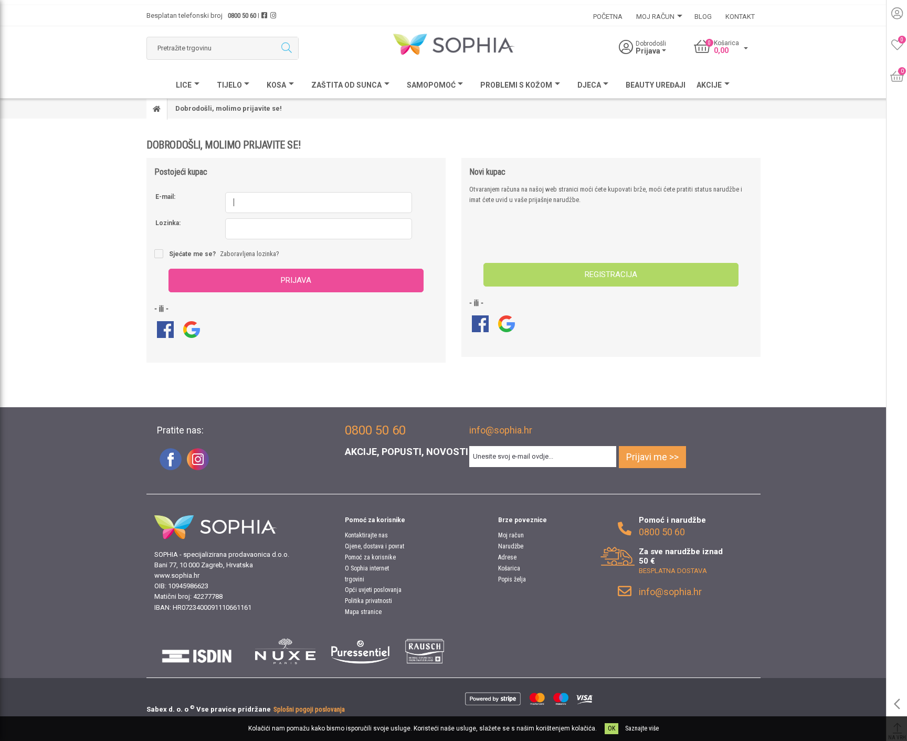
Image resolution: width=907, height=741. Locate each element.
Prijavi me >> (652, 456)
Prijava (296, 280)
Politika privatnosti (368, 601)
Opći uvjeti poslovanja (373, 590)
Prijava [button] (649, 51)
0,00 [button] (721, 50)
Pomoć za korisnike (370, 557)
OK (611, 728)
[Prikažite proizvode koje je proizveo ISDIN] (196, 651)
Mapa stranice (363, 612)
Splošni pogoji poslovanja (309, 709)
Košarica (509, 568)
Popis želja (512, 579)
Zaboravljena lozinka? (249, 254)
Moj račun (511, 535)
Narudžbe (510, 546)
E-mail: (165, 196)
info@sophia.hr (500, 430)
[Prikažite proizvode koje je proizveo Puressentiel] (360, 651)
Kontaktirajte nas (366, 535)
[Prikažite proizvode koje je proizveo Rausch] (424, 651)
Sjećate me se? (192, 254)
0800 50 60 (242, 15)
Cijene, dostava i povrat (374, 546)
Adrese (507, 557)
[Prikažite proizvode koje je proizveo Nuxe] (285, 651)
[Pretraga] (286, 48)
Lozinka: (168, 223)
